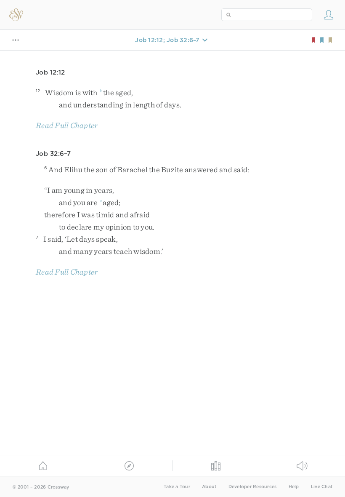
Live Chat (321, 486)
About (209, 486)
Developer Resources (252, 486)
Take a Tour (177, 486)
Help (294, 486)
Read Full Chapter (67, 125)
